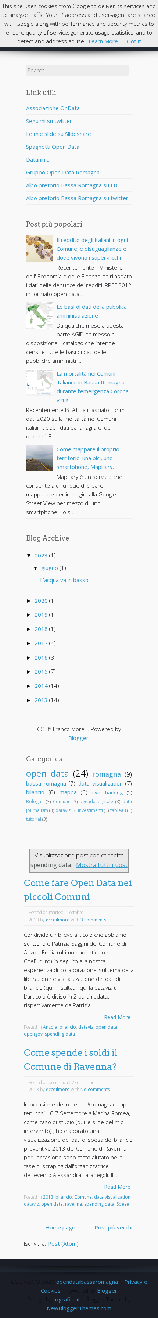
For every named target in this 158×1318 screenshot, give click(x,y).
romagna (106, 774)
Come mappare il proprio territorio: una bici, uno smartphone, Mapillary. (88, 457)
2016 (42, 657)
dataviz (63, 810)
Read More (117, 1017)
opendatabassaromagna (87, 1281)
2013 (42, 700)
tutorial (33, 819)
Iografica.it (66, 1299)
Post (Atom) (63, 1243)
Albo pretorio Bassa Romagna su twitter (77, 198)
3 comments (93, 920)
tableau (118, 810)
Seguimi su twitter (49, 120)
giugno (50, 567)
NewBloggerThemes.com (79, 1308)
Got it (134, 41)
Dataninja (38, 159)
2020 (42, 600)
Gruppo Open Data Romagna (63, 172)
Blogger (78, 737)
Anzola (50, 1027)
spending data (60, 1034)
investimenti (90, 810)
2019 (42, 614)
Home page (60, 1227)
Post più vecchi (113, 1227)
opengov (33, 1034)
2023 (42, 555)
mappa (68, 792)
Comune (62, 801)
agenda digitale (96, 801)
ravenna (73, 1204)
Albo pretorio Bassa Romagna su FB (71, 185)
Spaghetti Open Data (52, 146)
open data (47, 773)
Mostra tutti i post (102, 864)
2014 (42, 685)
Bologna (35, 801)
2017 (42, 643)
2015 (42, 671)
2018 (42, 628)
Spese (122, 1204)
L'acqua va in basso (64, 580)
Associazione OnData (53, 108)
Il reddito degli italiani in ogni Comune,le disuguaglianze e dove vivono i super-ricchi (92, 248)
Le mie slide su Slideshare (58, 133)
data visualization (100, 783)
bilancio (35, 792)
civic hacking (106, 792)
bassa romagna (46, 783)
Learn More (103, 41)
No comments (95, 1089)
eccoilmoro (58, 920)
